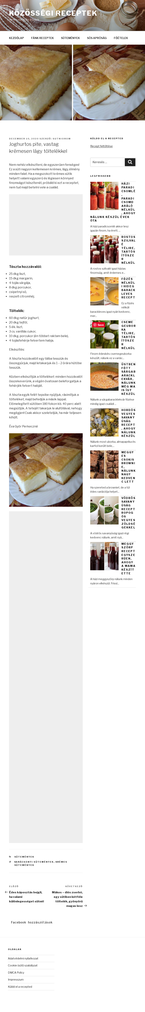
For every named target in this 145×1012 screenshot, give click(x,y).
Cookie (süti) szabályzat (23, 965)
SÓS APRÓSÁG (97, 38)
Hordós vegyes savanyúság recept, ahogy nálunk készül (128, 422)
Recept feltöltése (101, 146)
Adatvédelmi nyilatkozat (23, 958)
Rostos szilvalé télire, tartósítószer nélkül (128, 249)
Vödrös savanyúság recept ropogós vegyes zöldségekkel (128, 512)
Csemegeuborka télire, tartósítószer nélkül (128, 334)
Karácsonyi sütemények (34, 862)
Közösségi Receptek (53, 13)
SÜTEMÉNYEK (70, 38)
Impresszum (16, 979)
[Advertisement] (46, 224)
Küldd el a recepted (20, 986)
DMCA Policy (16, 972)
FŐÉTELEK (121, 38)
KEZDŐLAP (16, 38)
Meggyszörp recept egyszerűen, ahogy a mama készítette (128, 558)
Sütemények (24, 856)
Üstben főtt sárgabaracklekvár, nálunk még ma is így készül (128, 379)
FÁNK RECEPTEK (42, 38)
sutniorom (62, 138)
